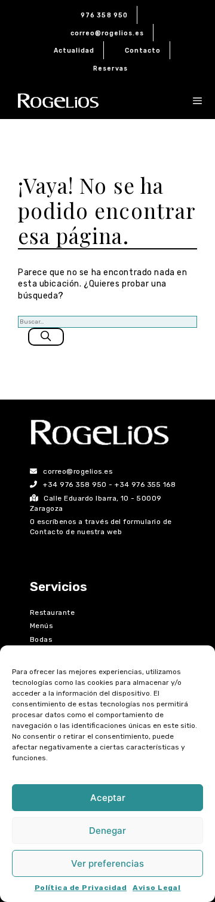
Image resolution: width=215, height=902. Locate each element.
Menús (41, 625)
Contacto (143, 50)
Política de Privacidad (81, 887)
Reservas (110, 68)
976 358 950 (104, 15)
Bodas (41, 639)
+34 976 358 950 (74, 484)
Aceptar (107, 797)
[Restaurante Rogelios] (58, 101)
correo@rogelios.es (107, 33)
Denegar (107, 830)
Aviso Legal (156, 887)
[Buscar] (46, 337)
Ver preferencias (107, 863)
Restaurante (52, 612)
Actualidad (74, 50)
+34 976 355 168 (145, 484)
